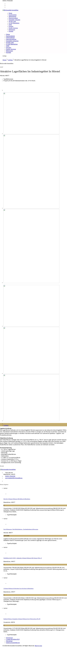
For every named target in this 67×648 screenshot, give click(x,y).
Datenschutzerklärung (13, 642)
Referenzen (12, 29)
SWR (10, 24)
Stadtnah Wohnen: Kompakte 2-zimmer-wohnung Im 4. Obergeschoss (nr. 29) (21, 619)
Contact (5, 425)
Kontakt (11, 31)
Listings (10, 60)
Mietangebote (12, 16)
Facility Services (13, 28)
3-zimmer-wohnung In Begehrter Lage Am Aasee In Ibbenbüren (18, 588)
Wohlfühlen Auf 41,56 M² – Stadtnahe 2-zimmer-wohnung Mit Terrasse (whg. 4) (22, 558)
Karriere (11, 26)
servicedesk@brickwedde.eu (13, 478)
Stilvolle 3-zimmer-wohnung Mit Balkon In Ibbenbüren (16, 499)
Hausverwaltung (13, 18)
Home (10, 13)
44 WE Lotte (12, 21)
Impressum (9, 637)
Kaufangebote (12, 15)
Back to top (38, 645)
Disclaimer (9, 641)
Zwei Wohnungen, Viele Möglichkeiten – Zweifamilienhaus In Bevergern (20, 529)
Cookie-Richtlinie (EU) (13, 639)
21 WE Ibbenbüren (14, 23)
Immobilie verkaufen (14, 19)
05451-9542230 (10, 476)
